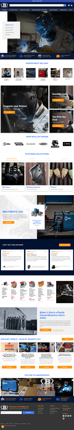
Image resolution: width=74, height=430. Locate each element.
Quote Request (52, 409)
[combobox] (36, 5)
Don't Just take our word (13, 245)
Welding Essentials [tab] (11, 158)
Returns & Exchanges (53, 411)
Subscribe (28, 412)
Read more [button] (10, 260)
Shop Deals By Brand (37, 137)
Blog (70, 9)
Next (72, 75)
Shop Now (9, 112)
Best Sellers (8, 34)
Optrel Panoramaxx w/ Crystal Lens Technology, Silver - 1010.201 (23, 293)
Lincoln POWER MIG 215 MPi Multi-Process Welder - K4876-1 (5, 291)
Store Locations (40, 413)
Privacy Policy (24, 423)
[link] (12, 267)
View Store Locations (57, 329)
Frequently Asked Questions (55, 408)
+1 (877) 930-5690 (65, 409)
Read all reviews (64, 244)
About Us (2, 423)
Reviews (7, 423)
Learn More (46, 329)
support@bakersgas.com (66, 408)
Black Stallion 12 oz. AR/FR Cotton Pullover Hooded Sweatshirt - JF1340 (32, 292)
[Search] (65, 5)
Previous (2, 75)
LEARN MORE (9, 222)
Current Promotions (9, 27)
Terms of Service (17, 423)
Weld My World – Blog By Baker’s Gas (21, 339)
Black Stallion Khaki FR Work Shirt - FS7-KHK (14, 292)
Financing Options (41, 408)
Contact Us (39, 411)
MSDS (11, 423)
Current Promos (40, 409)
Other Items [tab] (64, 158)
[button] (71, 5)
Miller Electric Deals (9, 30)
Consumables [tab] (31, 158)
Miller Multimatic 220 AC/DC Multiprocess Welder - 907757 (51, 292)
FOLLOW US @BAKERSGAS (37, 375)
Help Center (52, 413)
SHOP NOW (58, 125)
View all (67, 339)
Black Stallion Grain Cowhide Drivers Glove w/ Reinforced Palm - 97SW (41, 293)
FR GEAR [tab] (48, 158)
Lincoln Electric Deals (10, 32)
